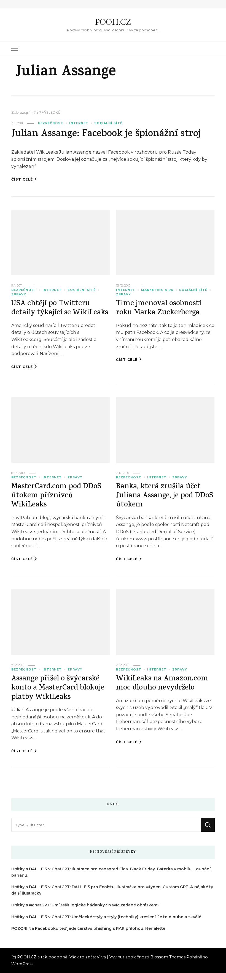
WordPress (22, 963)
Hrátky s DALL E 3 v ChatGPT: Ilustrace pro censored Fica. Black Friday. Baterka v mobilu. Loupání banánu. (111, 872)
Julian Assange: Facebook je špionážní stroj (106, 134)
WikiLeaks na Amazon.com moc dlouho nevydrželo (162, 684)
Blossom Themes (167, 957)
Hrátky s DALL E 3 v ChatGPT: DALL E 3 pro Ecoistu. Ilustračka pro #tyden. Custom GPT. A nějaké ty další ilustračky (112, 890)
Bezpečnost (50, 123)
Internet (78, 123)
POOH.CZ (113, 22)
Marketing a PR (157, 290)
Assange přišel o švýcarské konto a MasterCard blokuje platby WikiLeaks (57, 688)
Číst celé (22, 179)
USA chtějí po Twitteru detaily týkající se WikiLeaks (59, 308)
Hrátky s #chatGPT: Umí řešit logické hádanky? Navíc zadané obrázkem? (85, 905)
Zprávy (18, 294)
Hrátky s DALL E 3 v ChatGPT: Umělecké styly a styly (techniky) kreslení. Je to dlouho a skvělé (106, 916)
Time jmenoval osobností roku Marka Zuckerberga (158, 308)
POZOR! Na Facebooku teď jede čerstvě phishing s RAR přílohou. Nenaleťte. (88, 928)
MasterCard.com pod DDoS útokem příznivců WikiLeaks (56, 496)
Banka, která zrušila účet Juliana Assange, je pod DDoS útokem (164, 496)
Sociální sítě (108, 123)
